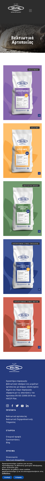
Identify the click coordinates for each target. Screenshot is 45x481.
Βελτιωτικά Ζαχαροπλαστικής (19, 419)
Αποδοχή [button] (7, 477)
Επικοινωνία (11, 457)
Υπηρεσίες (11, 422)
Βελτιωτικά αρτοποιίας (16, 416)
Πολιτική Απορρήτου (15, 460)
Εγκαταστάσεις (13, 439)
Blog (8, 442)
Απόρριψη (18, 477)
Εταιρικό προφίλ (13, 437)
